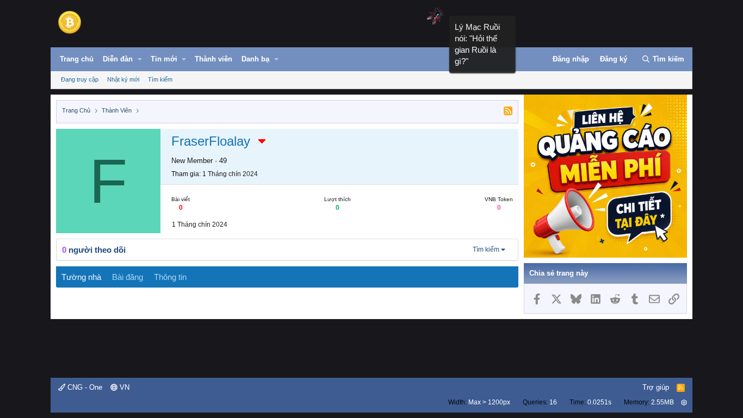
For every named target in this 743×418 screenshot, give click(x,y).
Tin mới (164, 59)
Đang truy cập (79, 79)
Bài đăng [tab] (127, 277)
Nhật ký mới (123, 79)
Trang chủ (77, 59)
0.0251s (599, 402)
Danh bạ (255, 59)
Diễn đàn (118, 59)
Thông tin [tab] (170, 277)
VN (123, 387)
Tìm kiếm (160, 79)
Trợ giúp (655, 387)
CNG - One (83, 387)
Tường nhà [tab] (81, 277)
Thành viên (213, 59)
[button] (139, 59)
